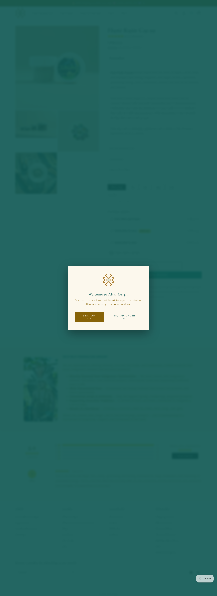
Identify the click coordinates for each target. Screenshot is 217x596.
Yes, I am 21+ (89, 317)
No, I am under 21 (124, 317)
